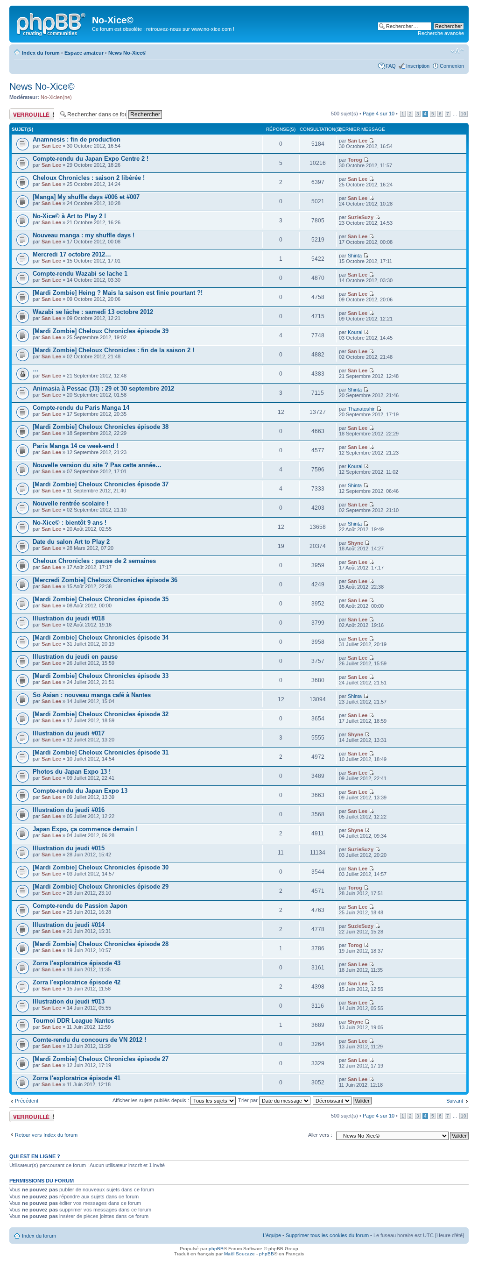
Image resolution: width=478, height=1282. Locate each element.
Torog (355, 160)
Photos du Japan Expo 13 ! (72, 771)
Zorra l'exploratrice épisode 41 (76, 1078)
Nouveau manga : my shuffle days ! (83, 235)
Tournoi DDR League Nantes (73, 1020)
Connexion (452, 66)
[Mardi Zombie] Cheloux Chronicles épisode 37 (101, 484)
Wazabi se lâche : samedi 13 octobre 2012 (93, 311)
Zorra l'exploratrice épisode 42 (76, 982)
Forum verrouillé (27, 111)
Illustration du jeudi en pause (75, 656)
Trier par (248, 1100)
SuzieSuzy (360, 217)
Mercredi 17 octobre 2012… (72, 254)
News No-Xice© (127, 53)
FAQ (391, 66)
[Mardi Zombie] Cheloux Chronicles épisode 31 (101, 752)
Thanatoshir (361, 409)
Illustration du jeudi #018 (69, 618)
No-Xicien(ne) (56, 97)
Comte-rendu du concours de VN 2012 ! (89, 1039)
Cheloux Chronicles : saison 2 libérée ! (89, 177)
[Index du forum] (52, 23)
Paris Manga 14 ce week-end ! (75, 445)
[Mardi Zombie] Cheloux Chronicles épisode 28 (101, 943)
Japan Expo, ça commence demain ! (85, 829)
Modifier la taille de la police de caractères (457, 51)
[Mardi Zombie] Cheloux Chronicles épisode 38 (101, 426)
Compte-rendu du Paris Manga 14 (81, 407)
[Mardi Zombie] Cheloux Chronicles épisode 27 (101, 1058)
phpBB (216, 1248)
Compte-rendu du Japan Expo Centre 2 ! (90, 158)
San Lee (51, 146)
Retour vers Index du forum (46, 1135)
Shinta (355, 255)
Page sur (378, 113)
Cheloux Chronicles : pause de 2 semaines (94, 560)
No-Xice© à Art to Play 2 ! (69, 216)
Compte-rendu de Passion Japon (80, 905)
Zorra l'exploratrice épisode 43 (76, 963)
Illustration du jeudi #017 (69, 733)
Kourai (355, 332)
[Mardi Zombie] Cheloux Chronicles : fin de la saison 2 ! (113, 350)
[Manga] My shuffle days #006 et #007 (86, 196)
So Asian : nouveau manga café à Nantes (92, 694)
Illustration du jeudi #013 (69, 1001)
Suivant (454, 1101)
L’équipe (272, 1235)
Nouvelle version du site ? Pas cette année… (97, 465)
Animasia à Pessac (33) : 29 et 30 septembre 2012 (103, 388)
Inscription (417, 66)
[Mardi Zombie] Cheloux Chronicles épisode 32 (101, 714)
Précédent (26, 1101)
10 (463, 113)
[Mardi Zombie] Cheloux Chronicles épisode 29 (101, 886)
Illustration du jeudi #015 (69, 848)
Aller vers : (320, 1135)
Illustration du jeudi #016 (69, 809)
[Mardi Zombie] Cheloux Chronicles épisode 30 (101, 867)
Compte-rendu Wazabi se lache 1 (80, 273)
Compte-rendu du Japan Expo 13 (80, 790)
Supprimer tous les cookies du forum (327, 1235)
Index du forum (41, 53)
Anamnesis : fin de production (76, 139)
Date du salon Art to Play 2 (71, 541)
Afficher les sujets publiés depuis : (151, 1100)
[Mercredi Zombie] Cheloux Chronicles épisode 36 (105, 580)
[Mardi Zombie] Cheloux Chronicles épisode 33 (101, 675)
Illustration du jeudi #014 (69, 924)
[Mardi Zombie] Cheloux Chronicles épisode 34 (101, 637)
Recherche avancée (441, 33)
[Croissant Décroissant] (343, 1100)
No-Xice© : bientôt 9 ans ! (69, 522)
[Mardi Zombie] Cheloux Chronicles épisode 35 (101, 599)
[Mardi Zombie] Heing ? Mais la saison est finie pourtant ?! (118, 292)
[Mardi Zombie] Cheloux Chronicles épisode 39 (101, 331)
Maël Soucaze (239, 1253)
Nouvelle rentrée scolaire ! (70, 503)
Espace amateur (84, 53)
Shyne (355, 543)
